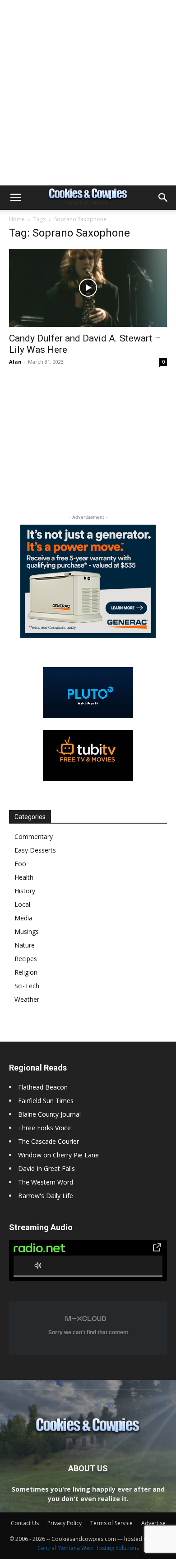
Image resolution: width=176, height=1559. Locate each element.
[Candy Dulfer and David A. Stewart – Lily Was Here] (88, 288)
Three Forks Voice (44, 1127)
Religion (25, 972)
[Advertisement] (88, 93)
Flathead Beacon (43, 1087)
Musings (26, 931)
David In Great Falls (46, 1168)
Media (23, 918)
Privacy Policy (64, 1523)
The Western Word (45, 1182)
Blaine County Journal (49, 1114)
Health (23, 877)
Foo (20, 863)
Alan (15, 361)
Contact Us (25, 1523)
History (24, 890)
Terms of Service (111, 1523)
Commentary (33, 836)
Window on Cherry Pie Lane (58, 1155)
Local (22, 904)
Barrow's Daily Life (45, 1195)
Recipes (25, 958)
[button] (15, 197)
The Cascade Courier (48, 1141)
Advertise (153, 1523)
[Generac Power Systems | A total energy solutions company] (88, 581)
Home (17, 219)
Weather (26, 999)
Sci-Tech (26, 985)
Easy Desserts (35, 850)
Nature (24, 945)
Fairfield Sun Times (46, 1100)
